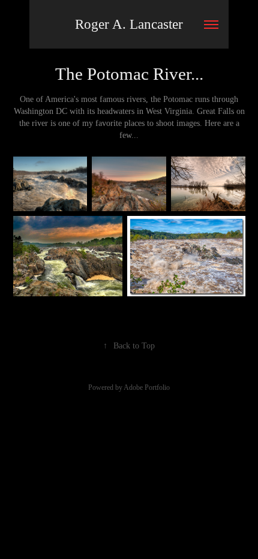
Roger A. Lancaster (129, 24)
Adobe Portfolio (147, 387)
